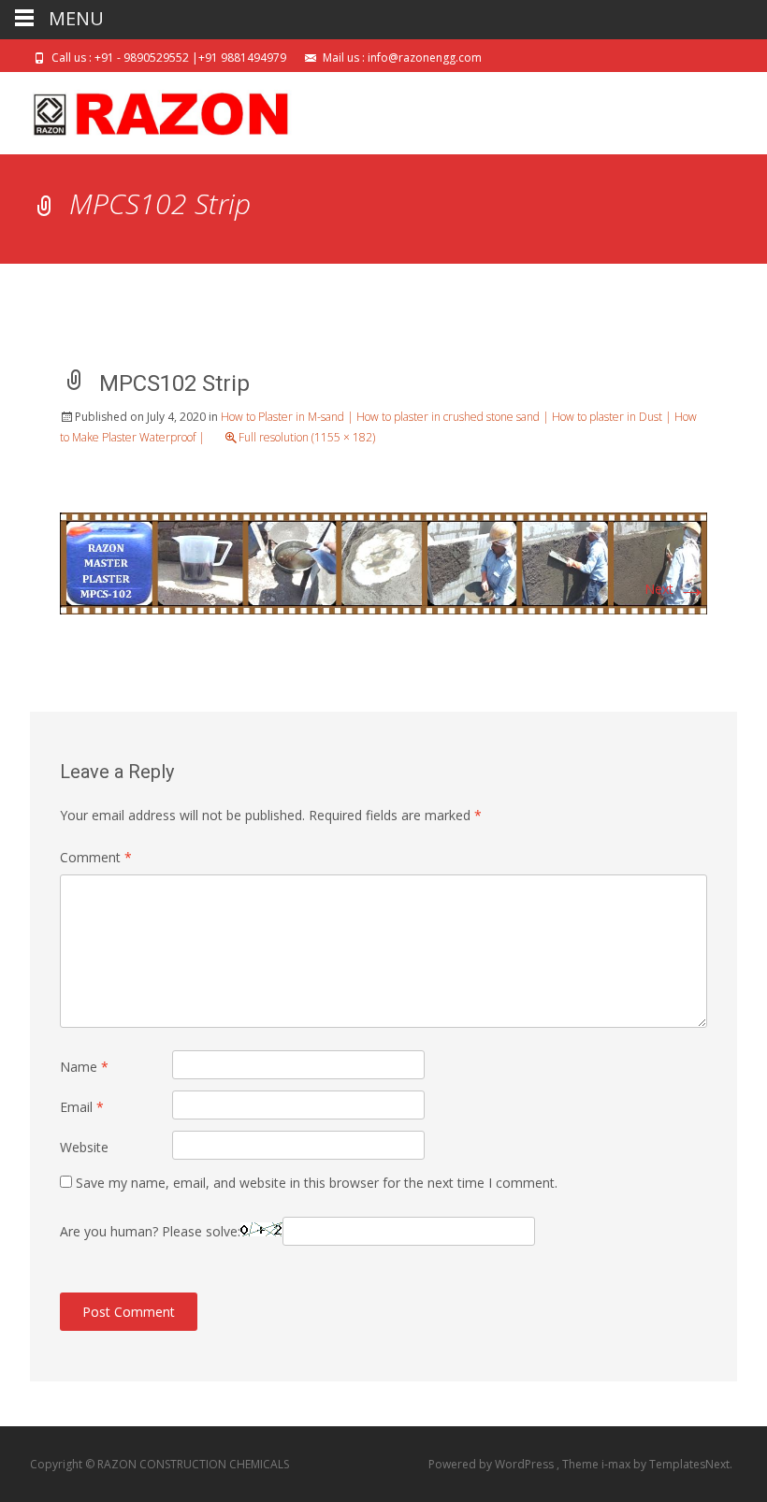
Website (84, 1147)
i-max (617, 1464)
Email (82, 1107)
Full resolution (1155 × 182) (307, 437)
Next (675, 589)
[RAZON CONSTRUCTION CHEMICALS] (146, 109)
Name (84, 1067)
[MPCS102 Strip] (383, 561)
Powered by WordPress (492, 1464)
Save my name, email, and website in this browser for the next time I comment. (316, 1182)
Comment (96, 857)
